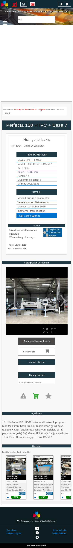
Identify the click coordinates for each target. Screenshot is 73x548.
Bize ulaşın (11, 530)
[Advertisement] (36, 61)
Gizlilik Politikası (59, 533)
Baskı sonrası (31, 109)
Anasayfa (18, 109)
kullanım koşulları (14, 533)
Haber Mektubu (59, 530)
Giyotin (42, 109)
